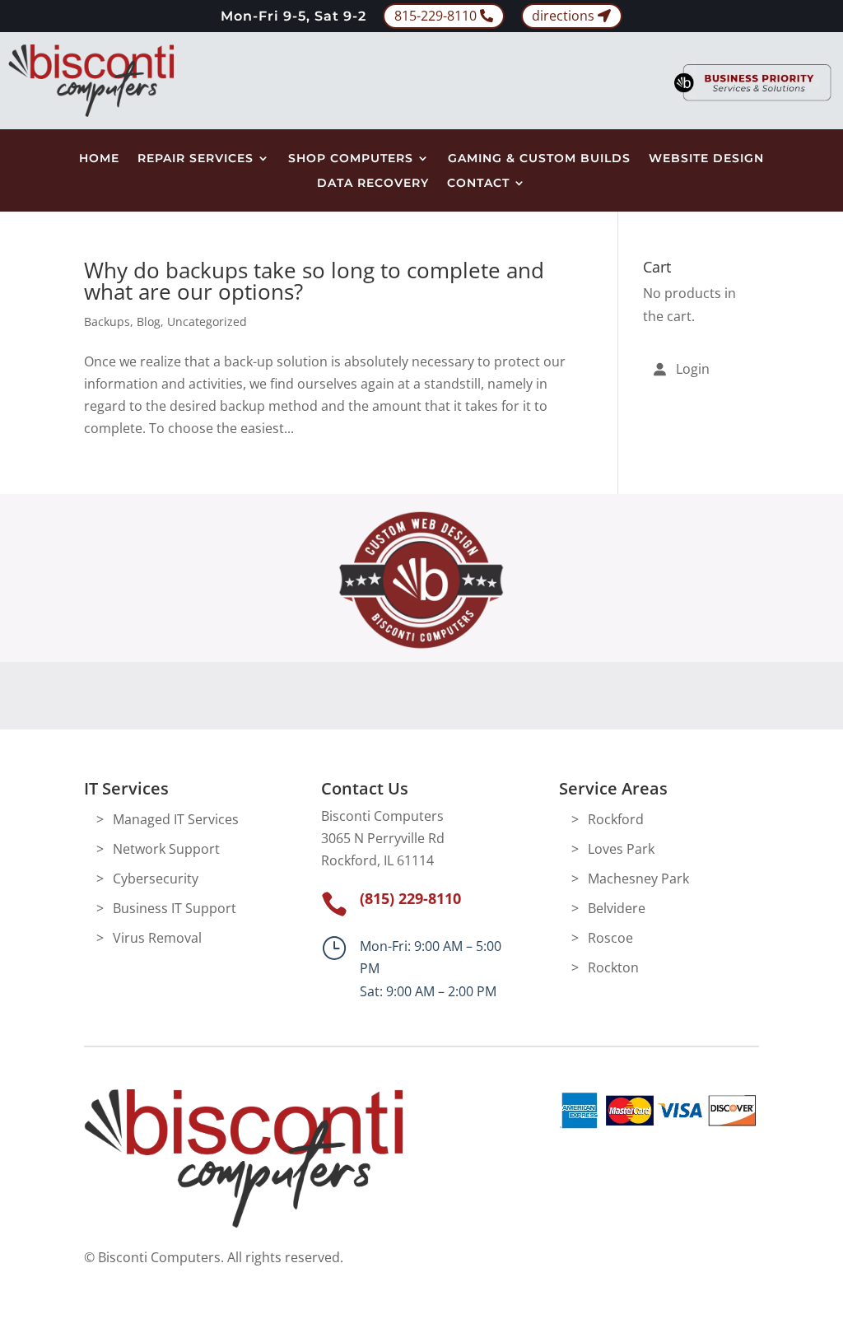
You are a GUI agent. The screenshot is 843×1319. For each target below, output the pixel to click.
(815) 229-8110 (410, 898)
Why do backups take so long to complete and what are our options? (314, 280)
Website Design (706, 158)
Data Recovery (373, 183)
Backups (107, 321)
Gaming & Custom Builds (539, 158)
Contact (478, 183)
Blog (149, 321)
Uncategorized (207, 321)
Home (99, 158)
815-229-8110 (435, 16)
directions (563, 16)
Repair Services (195, 158)
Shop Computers (350, 158)
